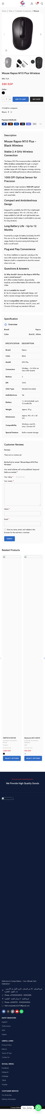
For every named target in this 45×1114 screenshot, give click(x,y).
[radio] (3, 92)
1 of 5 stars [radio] (17, 477)
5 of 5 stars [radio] (24, 477)
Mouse (36, 11)
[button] (4, 34)
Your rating (8, 477)
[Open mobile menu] (3, 3)
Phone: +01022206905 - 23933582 (18, 995)
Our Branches (7, 1095)
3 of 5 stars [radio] (20, 477)
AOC (25, 745)
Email (6, 519)
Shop (10, 11)
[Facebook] (4, 1011)
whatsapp (5, 1076)
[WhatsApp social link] (11, 112)
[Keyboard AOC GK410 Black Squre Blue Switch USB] (33, 645)
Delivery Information (9, 1099)
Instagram (5, 1072)
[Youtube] (17, 1011)
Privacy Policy (7, 1045)
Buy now (36, 99)
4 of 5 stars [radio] (22, 477)
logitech (4, 1022)
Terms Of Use (6, 1053)
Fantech (5, 745)
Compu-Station (16, 1107)
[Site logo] (23, 3)
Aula (3, 1030)
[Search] (42, 3)
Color (4, 89)
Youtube (4, 1084)
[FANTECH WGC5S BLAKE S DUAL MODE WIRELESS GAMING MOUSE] (12, 645)
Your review (9, 481)
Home (4, 11)
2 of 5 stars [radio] (18, 477)
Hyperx (4, 1034)
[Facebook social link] (8, 112)
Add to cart (20, 99)
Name (7, 509)
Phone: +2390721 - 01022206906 (17, 1002)
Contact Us (5, 1057)
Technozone (6, 1026)
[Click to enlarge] (6, 50)
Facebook (5, 1068)
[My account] (31, 3)
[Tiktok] (13, 1011)
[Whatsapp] (21, 1011)
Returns (4, 1049)
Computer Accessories (23, 11)
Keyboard (27, 742)
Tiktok (4, 1080)
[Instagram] (8, 1011)
